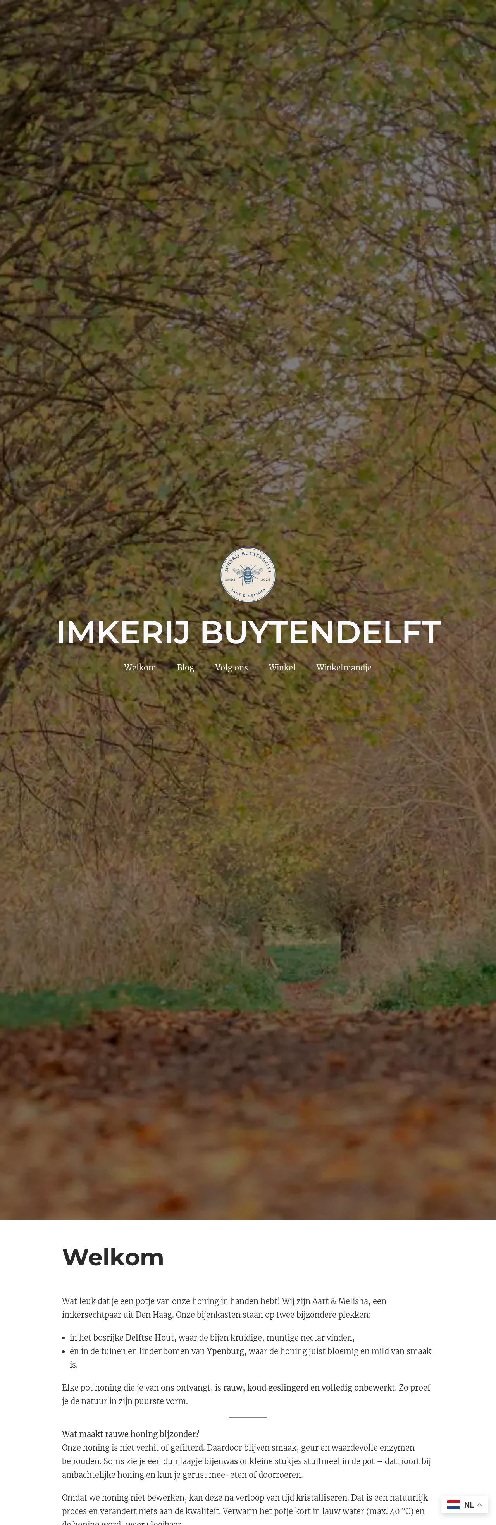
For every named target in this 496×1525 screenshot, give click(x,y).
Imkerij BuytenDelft (248, 632)
